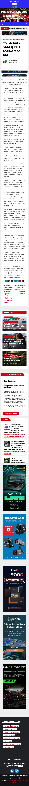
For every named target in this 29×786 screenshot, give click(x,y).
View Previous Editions (11, 413)
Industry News (20, 319)
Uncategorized (9, 747)
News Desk (17, 328)
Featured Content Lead (18, 39)
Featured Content (7, 39)
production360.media (14, 780)
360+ (6, 726)
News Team (14, 60)
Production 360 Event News (12, 744)
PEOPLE (7, 741)
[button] (12, 23)
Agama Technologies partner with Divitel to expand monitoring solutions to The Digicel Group (8, 293)
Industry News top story (10, 321)
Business (14, 726)
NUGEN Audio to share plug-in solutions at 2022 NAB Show (20, 289)
